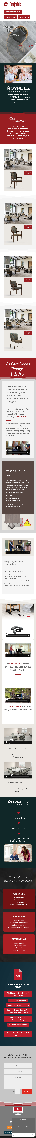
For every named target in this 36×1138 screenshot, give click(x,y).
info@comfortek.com (12, 11)
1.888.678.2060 (10, 17)
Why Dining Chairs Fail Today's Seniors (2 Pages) (18, 994)
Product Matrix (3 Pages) (18, 1025)
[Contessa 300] (18, 298)
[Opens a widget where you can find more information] (23, 1127)
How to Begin (24, 17)
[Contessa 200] (18, 244)
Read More (21, 416)
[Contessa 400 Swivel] (18, 350)
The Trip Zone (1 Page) (18, 1000)
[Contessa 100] (18, 190)
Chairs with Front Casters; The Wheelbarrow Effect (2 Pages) (18, 1011)
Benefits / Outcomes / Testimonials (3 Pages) (18, 1018)
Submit (27, 1091)
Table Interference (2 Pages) (18, 1005)
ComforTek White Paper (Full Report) (18, 1034)
